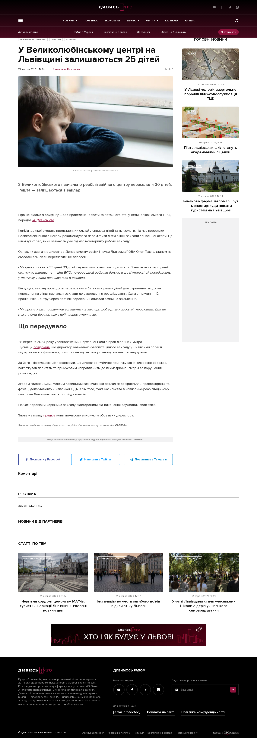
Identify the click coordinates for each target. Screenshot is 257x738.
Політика (91, 20)
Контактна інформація (160, 732)
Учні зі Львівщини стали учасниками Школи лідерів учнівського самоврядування (204, 606)
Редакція (139, 732)
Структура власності (93, 732)
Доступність (144, 32)
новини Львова (43, 732)
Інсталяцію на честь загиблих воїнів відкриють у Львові (128, 603)
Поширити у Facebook (45, 459)
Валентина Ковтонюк (66, 69)
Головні (56, 39)
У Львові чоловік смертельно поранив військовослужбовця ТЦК (210, 94)
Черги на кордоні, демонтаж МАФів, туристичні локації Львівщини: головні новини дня (53, 606)
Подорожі (194, 165)
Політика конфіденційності (203, 712)
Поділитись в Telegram (151, 459)
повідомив (41, 347)
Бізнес (131, 20)
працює (49, 415)
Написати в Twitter (97, 459)
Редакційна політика (119, 732)
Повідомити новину (186, 732)
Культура (171, 20)
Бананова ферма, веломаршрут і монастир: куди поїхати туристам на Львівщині (210, 206)
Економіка (112, 20)
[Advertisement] (210, 282)
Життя (150, 20)
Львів (190, 54)
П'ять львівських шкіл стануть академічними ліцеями (210, 149)
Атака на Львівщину (173, 32)
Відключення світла (115, 32)
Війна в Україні (84, 32)
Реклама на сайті (161, 712)
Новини (68, 20)
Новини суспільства (33, 39)
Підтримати (228, 32)
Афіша (190, 20)
